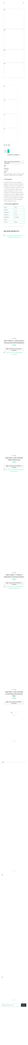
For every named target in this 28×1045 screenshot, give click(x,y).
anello (5, 173)
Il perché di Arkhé (14, 924)
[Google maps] (18, 746)
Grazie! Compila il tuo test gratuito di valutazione (14, 1025)
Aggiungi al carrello (13, 154)
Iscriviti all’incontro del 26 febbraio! (14, 1028)
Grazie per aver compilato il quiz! (14, 1031)
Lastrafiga (6, 170)
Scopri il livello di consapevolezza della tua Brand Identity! (14, 1036)
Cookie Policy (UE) (14, 1016)
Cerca (14, 1002)
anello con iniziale (17, 173)
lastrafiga (11, 175)
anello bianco (10, 173)
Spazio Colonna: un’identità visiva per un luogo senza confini (17, 984)
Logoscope (14, 1022)
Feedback (14, 1019)
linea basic (15, 175)
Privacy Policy (14, 1013)
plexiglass (20, 175)
